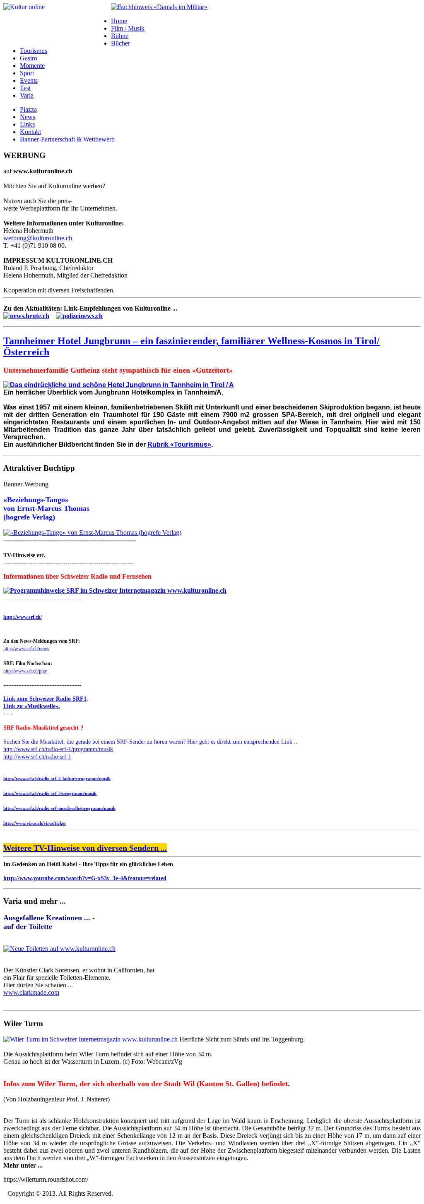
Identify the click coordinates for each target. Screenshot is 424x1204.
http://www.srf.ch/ (22, 617)
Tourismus (33, 50)
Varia (27, 95)
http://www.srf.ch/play (25, 671)
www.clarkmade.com (31, 992)
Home (119, 20)
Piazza (28, 109)
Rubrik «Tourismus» (179, 444)
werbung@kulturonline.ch (37, 238)
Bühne (119, 35)
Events (29, 80)
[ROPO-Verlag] (159, 6)
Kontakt (30, 131)
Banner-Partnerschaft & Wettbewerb (67, 139)
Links (27, 124)
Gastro (28, 58)
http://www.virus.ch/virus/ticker (34, 823)
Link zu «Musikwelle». (31, 706)
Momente (32, 65)
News (27, 116)
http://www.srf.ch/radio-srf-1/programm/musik (58, 749)
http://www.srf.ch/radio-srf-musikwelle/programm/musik (59, 808)
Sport (27, 73)
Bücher (120, 43)
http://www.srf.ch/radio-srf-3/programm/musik (49, 793)
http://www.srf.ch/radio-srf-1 (37, 757)
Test (25, 87)
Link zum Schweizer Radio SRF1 (45, 699)
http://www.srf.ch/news (26, 648)
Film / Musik (128, 28)
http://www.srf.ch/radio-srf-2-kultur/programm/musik (57, 778)
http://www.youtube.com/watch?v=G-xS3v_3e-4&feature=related (84, 878)
